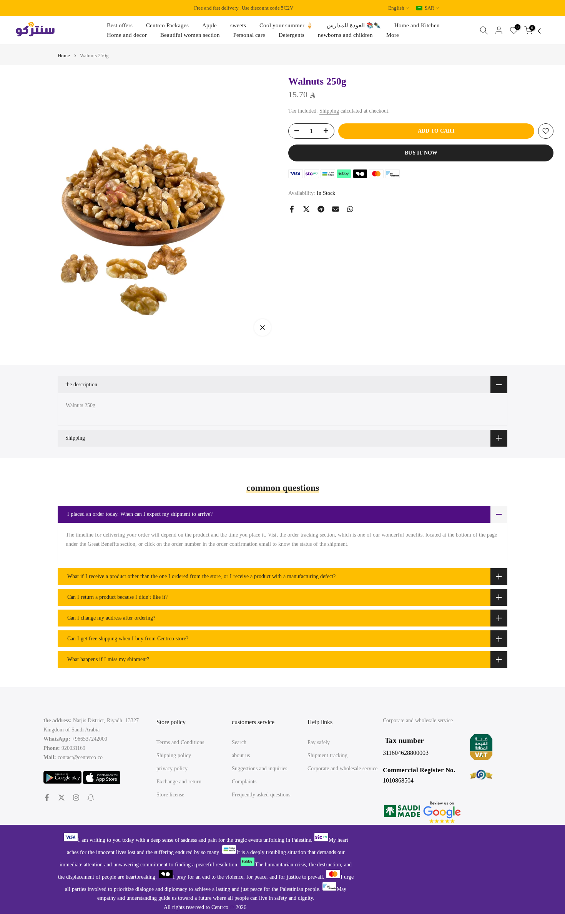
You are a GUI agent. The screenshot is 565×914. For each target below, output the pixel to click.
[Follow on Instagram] (76, 797)
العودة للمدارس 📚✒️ (354, 25)
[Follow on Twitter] (61, 797)
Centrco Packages (167, 25)
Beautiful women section (190, 35)
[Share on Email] (335, 209)
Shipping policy (173, 755)
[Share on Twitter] (306, 209)
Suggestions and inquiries (259, 768)
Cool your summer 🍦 (286, 25)
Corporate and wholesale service (342, 768)
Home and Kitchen (417, 25)
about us (241, 755)
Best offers (120, 25)
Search (239, 742)
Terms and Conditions (180, 742)
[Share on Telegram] (320, 209)
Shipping (329, 111)
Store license (170, 795)
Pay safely (318, 742)
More (392, 35)
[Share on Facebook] (291, 209)
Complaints (244, 781)
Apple (209, 25)
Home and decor (127, 35)
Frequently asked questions (261, 795)
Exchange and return (178, 781)
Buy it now (421, 153)
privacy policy (172, 768)
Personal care (249, 35)
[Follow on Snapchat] (90, 797)
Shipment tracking (327, 755)
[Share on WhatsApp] (350, 209)
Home (64, 55)
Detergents (291, 35)
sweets (238, 25)
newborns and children (345, 35)
